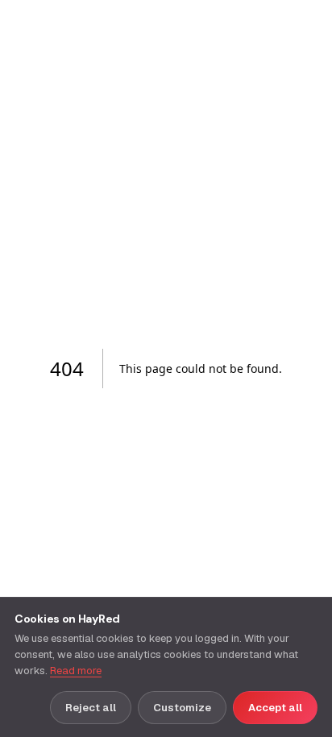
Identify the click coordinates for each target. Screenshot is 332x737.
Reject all (90, 707)
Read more (76, 670)
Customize (182, 707)
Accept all (275, 707)
